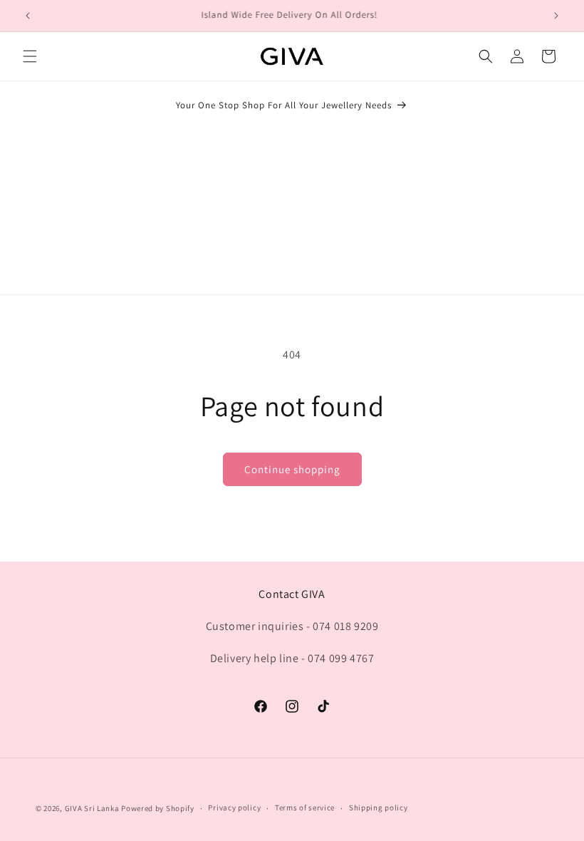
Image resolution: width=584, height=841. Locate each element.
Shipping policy (378, 807)
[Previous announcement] (27, 15)
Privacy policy (234, 807)
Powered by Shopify (157, 808)
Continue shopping (292, 469)
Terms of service (305, 807)
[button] (30, 56)
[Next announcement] (556, 15)
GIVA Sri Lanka (92, 808)
